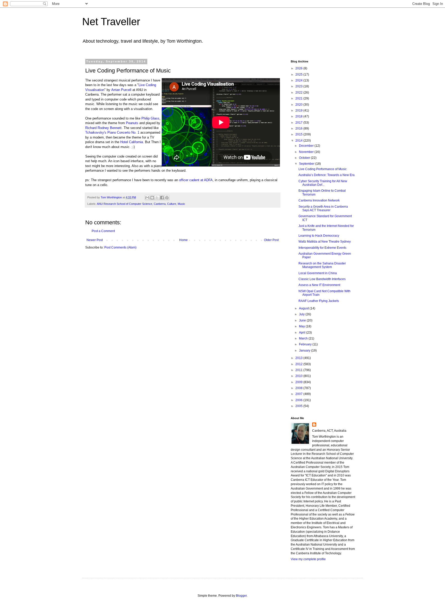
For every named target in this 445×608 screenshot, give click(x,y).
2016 (299, 128)
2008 (299, 388)
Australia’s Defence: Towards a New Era (326, 175)
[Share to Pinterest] (166, 197)
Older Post (271, 240)
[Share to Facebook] (162, 197)
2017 (299, 122)
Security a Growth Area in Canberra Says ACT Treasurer (323, 208)
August (304, 308)
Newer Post (95, 240)
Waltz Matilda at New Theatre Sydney (324, 241)
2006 (299, 400)
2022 (299, 92)
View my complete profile (308, 559)
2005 (299, 406)
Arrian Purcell (121, 90)
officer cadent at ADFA (196, 180)
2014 (299, 140)
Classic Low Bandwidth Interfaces (322, 279)
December (306, 146)
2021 (299, 98)
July (302, 314)
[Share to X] (157, 197)
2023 (299, 86)
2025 (299, 74)
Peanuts (132, 123)
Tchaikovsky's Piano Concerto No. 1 (112, 132)
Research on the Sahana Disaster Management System (322, 265)
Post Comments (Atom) (120, 247)
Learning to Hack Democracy (318, 235)
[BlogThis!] (152, 197)
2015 (299, 134)
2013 (299, 358)
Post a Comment (103, 231)
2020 (299, 104)
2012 (299, 364)
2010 (299, 376)
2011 (299, 370)
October (305, 158)
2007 (299, 394)
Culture (171, 203)
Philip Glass (150, 118)
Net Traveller (111, 21)
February (305, 344)
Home (183, 240)
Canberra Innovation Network (319, 200)
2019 (299, 110)
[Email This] (147, 197)
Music (181, 203)
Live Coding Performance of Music (322, 169)
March (304, 338)
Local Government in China (317, 273)
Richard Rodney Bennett (103, 128)
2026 (299, 68)
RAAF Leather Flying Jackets (318, 301)
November (306, 152)
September (307, 163)
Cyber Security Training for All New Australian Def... (322, 183)
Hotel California (131, 142)
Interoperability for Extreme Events (322, 248)
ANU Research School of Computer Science (124, 203)
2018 (299, 116)
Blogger (241, 595)
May (302, 326)
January (305, 350)
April (302, 332)
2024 (299, 80)
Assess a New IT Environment (319, 285)
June (303, 320)
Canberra (160, 203)
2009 (299, 382)
